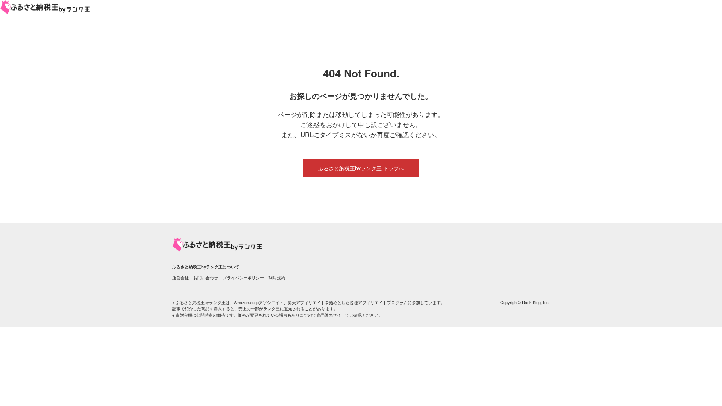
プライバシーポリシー (243, 277)
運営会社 (180, 277)
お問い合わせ (205, 277)
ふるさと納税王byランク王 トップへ (361, 168)
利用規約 (276, 277)
